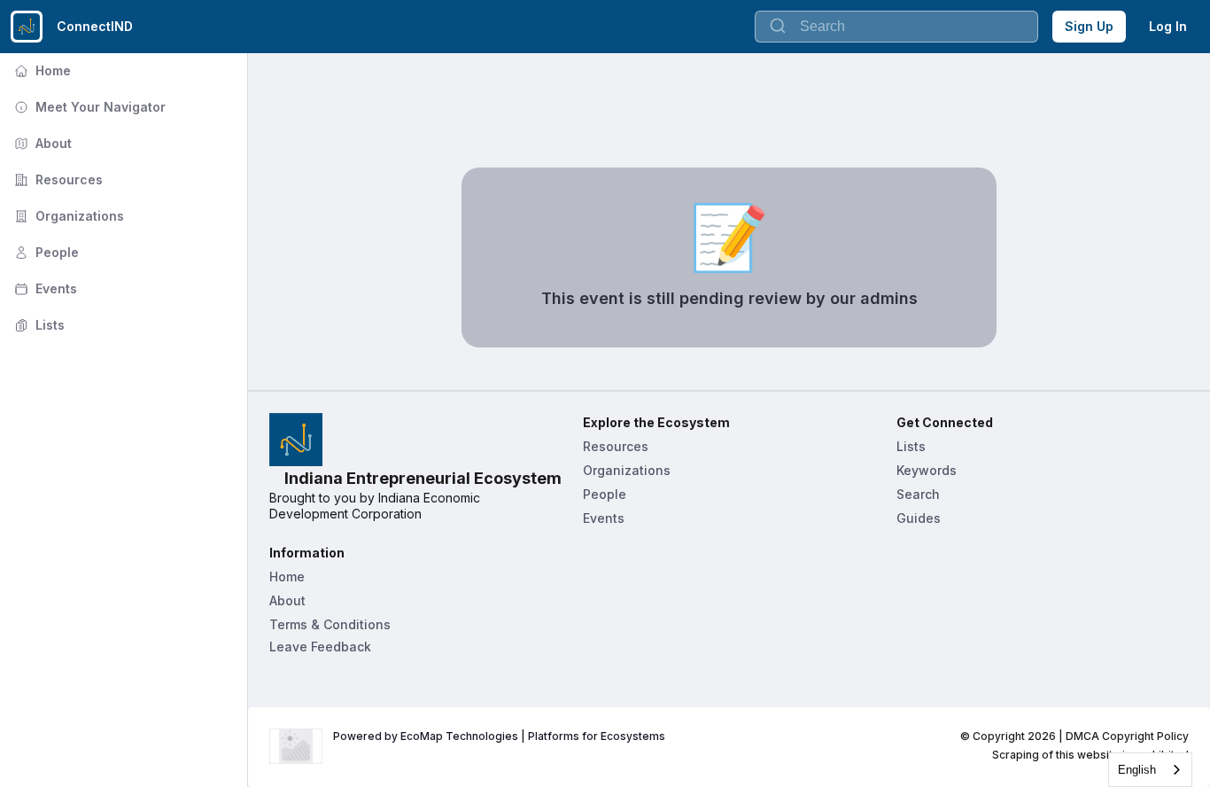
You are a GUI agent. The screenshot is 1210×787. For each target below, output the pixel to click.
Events (44, 288)
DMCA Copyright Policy (1127, 736)
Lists (38, 324)
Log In (1168, 26)
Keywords (926, 470)
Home (41, 70)
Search (918, 494)
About (41, 143)
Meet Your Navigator (88, 106)
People (45, 252)
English (1137, 769)
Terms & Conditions (330, 624)
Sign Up (1089, 26)
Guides (918, 518)
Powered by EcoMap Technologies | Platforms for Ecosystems (499, 736)
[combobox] (1150, 769)
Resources (57, 179)
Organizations (67, 215)
